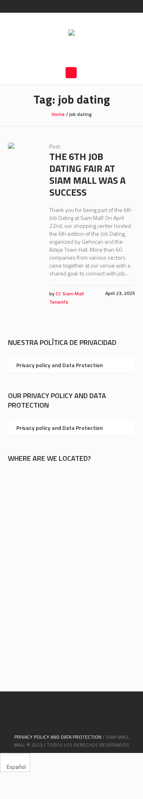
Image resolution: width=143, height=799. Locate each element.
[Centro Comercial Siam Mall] (71, 33)
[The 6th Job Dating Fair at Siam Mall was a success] (22, 157)
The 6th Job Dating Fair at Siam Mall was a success (87, 174)
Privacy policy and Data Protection (59, 365)
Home (58, 114)
